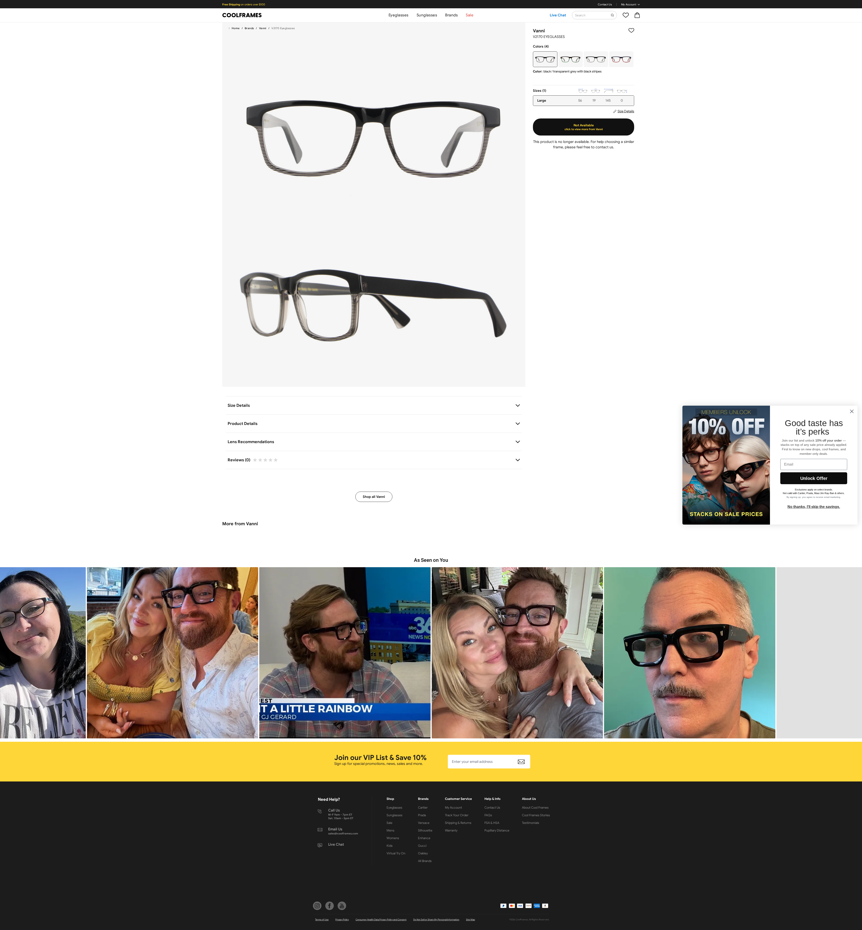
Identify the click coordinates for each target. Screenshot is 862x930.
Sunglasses (427, 15)
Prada (422, 815)
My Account (628, 4)
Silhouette (425, 830)
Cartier (423, 807)
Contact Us (605, 4)
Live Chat (558, 15)
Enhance (424, 838)
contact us (604, 147)
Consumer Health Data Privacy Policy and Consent (381, 919)
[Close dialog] (852, 411)
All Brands (425, 861)
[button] (172, 652)
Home (236, 28)
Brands (451, 15)
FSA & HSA (491, 823)
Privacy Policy (342, 919)
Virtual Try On (396, 853)
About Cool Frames (535, 807)
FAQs (488, 815)
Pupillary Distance (496, 830)
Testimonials (530, 823)
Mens (390, 830)
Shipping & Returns (458, 823)
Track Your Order (456, 815)
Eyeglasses (399, 15)
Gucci (422, 846)
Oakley (423, 853)
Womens (393, 838)
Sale (469, 15)
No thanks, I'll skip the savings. (813, 507)
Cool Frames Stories (536, 815)
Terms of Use (322, 919)
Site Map (470, 919)
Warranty (451, 830)
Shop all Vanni (374, 497)
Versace (423, 823)
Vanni (262, 28)
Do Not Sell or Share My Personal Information (436, 919)
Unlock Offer (813, 478)
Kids (390, 846)
